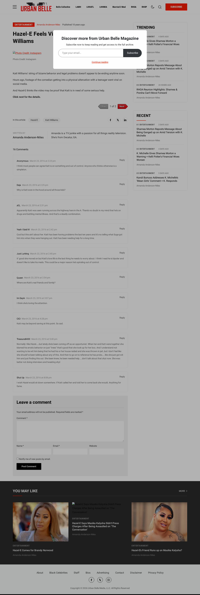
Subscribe (132, 52)
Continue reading (100, 62)
